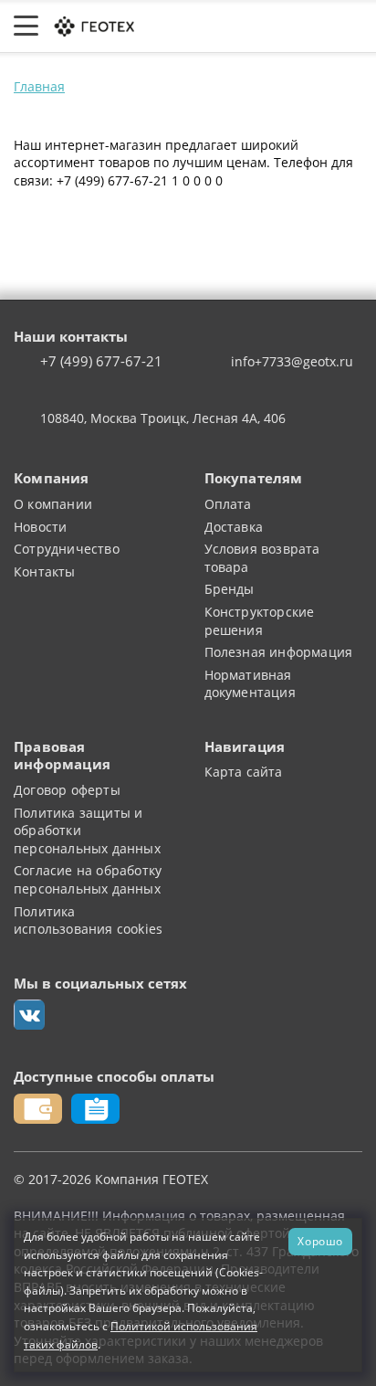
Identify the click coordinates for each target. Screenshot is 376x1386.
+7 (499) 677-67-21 (101, 362)
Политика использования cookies (88, 920)
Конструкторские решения (259, 621)
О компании (53, 504)
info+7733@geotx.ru (292, 361)
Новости (40, 526)
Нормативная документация (250, 684)
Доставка (234, 526)
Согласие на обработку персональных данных (88, 879)
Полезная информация (278, 652)
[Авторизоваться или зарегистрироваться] (179, 26)
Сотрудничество (67, 548)
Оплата (228, 504)
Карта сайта (243, 771)
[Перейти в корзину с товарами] (352, 26)
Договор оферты (67, 790)
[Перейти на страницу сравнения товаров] (265, 26)
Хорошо (320, 1240)
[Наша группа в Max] (29, 1015)
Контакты (45, 571)
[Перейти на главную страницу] (93, 24)
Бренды (229, 589)
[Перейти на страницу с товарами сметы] (220, 26)
